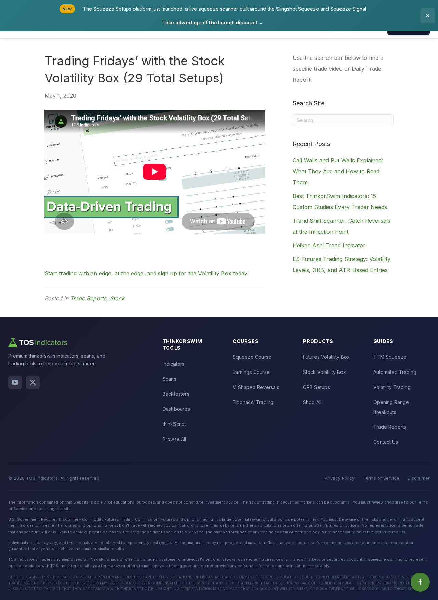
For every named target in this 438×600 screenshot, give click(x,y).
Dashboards (176, 409)
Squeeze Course (252, 357)
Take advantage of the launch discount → (212, 22)
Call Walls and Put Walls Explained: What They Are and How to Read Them (338, 171)
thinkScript (174, 424)
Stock (117, 298)
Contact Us (385, 442)
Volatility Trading (392, 387)
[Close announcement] (427, 15)
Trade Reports (88, 298)
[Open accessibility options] (420, 582)
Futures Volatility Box (326, 357)
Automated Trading (394, 372)
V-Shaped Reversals (256, 387)
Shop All (312, 402)
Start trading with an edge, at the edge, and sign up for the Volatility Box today (145, 273)
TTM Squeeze (390, 357)
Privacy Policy (340, 478)
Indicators (173, 364)
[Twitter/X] (33, 382)
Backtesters (176, 394)
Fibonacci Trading (253, 402)
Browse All (174, 439)
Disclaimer (419, 478)
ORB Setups (316, 387)
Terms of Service (381, 478)
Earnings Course (251, 372)
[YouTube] (15, 382)
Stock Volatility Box (324, 372)
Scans (169, 379)
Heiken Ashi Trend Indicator (329, 245)
